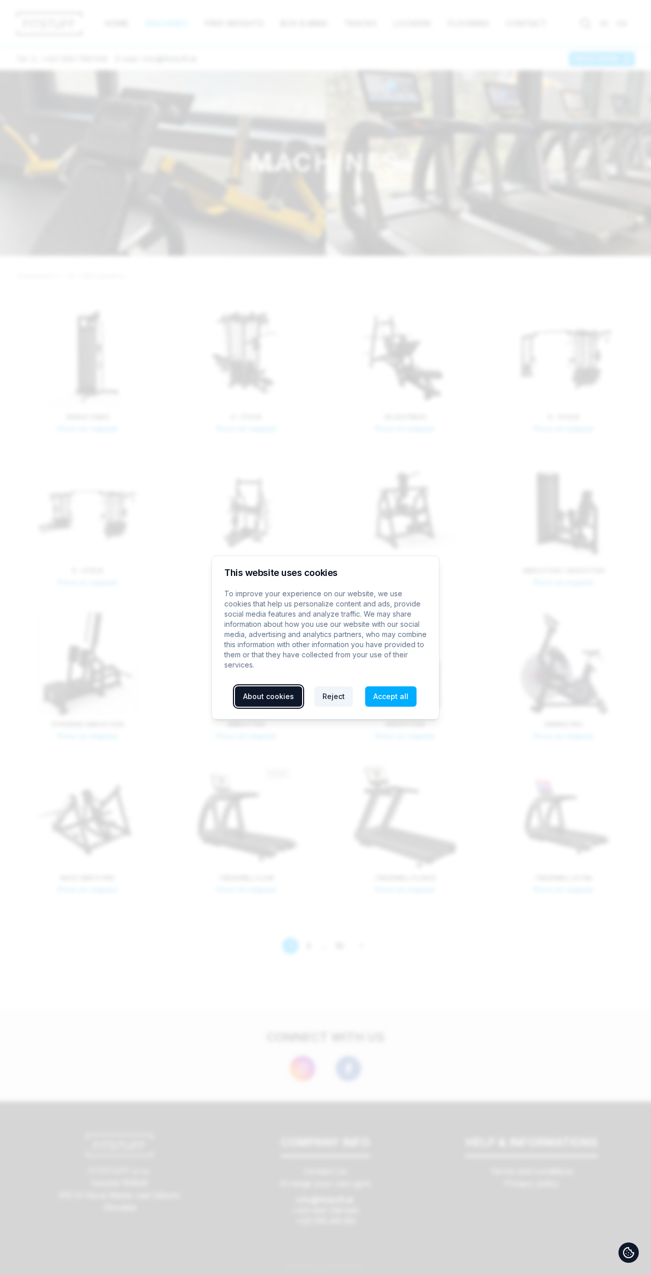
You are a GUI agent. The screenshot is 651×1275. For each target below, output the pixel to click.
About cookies (268, 696)
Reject (333, 696)
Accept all (390, 696)
